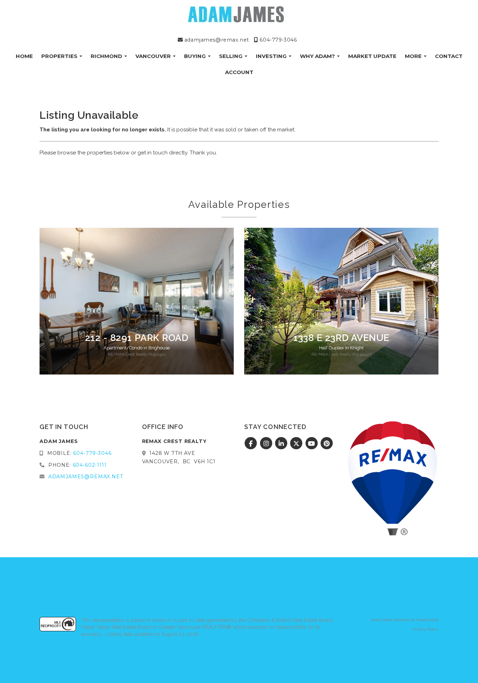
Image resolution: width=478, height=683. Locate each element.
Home (24, 56)
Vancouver (153, 56)
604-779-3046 (277, 40)
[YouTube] (312, 444)
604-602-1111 (90, 465)
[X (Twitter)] (297, 444)
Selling (231, 56)
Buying (195, 56)
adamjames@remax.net (216, 40)
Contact (449, 56)
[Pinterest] (327, 444)
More (414, 56)
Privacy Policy (425, 629)
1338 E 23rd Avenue (341, 337)
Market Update (372, 56)
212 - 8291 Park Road (137, 337)
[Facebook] (251, 444)
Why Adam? (318, 56)
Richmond (107, 56)
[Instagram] (266, 444)
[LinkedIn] (282, 444)
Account (239, 72)
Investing (272, 56)
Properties (60, 56)
